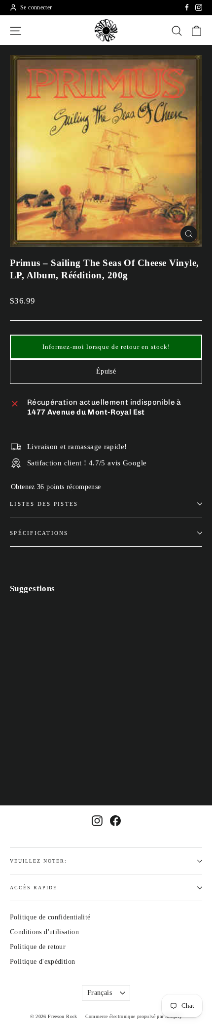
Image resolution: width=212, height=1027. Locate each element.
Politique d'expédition (42, 961)
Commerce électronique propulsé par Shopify (133, 1016)
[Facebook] (186, 7)
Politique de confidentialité (50, 917)
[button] (106, 347)
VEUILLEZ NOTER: (38, 861)
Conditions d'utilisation (44, 932)
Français (99, 992)
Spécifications (39, 533)
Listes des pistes (44, 504)
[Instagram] (198, 7)
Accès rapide (33, 887)
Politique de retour (38, 947)
